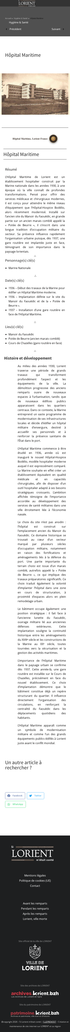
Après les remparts (35, 914)
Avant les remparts (35, 903)
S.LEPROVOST (49, 1021)
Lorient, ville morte (35, 919)
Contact (35, 886)
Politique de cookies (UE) (35, 880)
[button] (15, 795)
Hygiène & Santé (18, 22)
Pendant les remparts (35, 908)
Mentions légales (35, 875)
